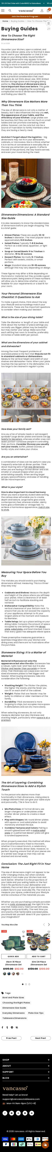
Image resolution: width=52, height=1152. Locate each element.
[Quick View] (23, 936)
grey (18, 974)
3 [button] (29, 984)
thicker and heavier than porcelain (19, 668)
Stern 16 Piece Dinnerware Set (13, 963)
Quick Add (13, 956)
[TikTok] (25, 1113)
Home (5, 21)
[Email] (17, 1027)
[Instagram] (11, 1113)
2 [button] (26, 984)
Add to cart (39, 956)
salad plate (17, 629)
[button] (49, 924)
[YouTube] (31, 1113)
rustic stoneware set (20, 904)
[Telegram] (12, 1027)
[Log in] (42, 10)
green (4, 974)
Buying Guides (17, 21)
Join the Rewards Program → (26, 16)
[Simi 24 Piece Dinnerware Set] (39, 942)
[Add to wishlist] (23, 932)
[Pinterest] (18, 1113)
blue (9, 974)
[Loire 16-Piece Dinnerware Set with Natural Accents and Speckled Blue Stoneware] (26, 540)
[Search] (9, 10)
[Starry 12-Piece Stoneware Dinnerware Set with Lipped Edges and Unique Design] (26, 751)
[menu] (2, 10)
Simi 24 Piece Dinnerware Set (39, 963)
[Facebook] (2, 1027)
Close (50, 17)
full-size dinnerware (34, 466)
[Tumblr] (7, 1027)
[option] (13, 953)
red (13, 974)
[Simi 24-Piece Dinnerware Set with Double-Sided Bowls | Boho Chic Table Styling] (26, 397)
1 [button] (22, 984)
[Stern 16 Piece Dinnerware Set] (13, 942)
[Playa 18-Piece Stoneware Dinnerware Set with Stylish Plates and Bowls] (26, 183)
